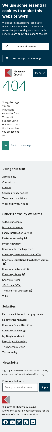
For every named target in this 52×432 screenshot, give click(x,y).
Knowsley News (11, 279)
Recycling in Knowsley (14, 341)
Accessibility (9, 176)
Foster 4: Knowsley (12, 238)
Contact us (8, 182)
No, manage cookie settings (27, 58)
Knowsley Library (11, 274)
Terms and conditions (14, 198)
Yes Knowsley (10, 352)
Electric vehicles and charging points (22, 314)
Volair (5, 296)
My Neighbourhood (13, 336)
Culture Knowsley (12, 221)
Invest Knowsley (11, 243)
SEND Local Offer (11, 285)
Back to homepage (21, 145)
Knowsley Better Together (17, 249)
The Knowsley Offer (13, 346)
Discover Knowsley (12, 227)
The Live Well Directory (15, 290)
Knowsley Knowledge (14, 330)
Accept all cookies (26, 46)
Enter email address (13, 381)
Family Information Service (17, 232)
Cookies (6, 187)
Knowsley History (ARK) (15, 269)
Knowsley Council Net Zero (17, 325)
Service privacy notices (15, 193)
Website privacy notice (15, 203)
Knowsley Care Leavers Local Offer (21, 254)
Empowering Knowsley (14, 319)
